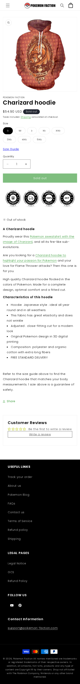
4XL (26, 140)
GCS (11, 572)
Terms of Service (20, 521)
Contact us (16, 512)
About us (14, 486)
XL (46, 131)
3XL (11, 140)
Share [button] (11, 401)
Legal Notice (17, 563)
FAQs (11, 503)
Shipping (26, 117)
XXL (60, 131)
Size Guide (11, 149)
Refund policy (18, 530)
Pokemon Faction (23, 658)
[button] (7, 5)
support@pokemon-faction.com (33, 628)
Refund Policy (18, 581)
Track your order (20, 477)
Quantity (8, 156)
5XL (41, 140)
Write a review (40, 434)
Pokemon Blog (18, 495)
